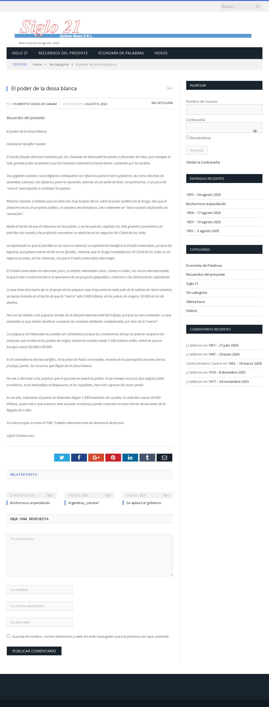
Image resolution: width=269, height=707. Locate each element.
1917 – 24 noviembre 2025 (228, 381)
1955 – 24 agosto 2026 (203, 194)
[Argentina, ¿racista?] (90, 491)
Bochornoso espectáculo (30, 502)
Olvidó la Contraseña (203, 162)
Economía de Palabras (121, 52)
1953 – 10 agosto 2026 (203, 221)
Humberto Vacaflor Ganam (35, 104)
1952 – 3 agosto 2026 (202, 230)
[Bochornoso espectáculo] (32, 491)
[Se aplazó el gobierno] (148, 491)
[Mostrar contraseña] (255, 131)
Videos (161, 52)
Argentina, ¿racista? (83, 502)
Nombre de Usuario (202, 101)
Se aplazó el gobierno (143, 502)
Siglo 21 (20, 52)
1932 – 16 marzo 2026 (245, 363)
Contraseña (195, 119)
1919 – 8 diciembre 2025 (227, 372)
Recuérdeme (200, 137)
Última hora (195, 301)
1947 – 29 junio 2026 (224, 354)
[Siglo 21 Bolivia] (134, 29)
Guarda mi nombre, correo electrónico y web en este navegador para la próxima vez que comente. (90, 636)
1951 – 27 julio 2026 (223, 345)
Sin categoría (162, 103)
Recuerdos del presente (63, 52)
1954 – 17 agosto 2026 (203, 212)
